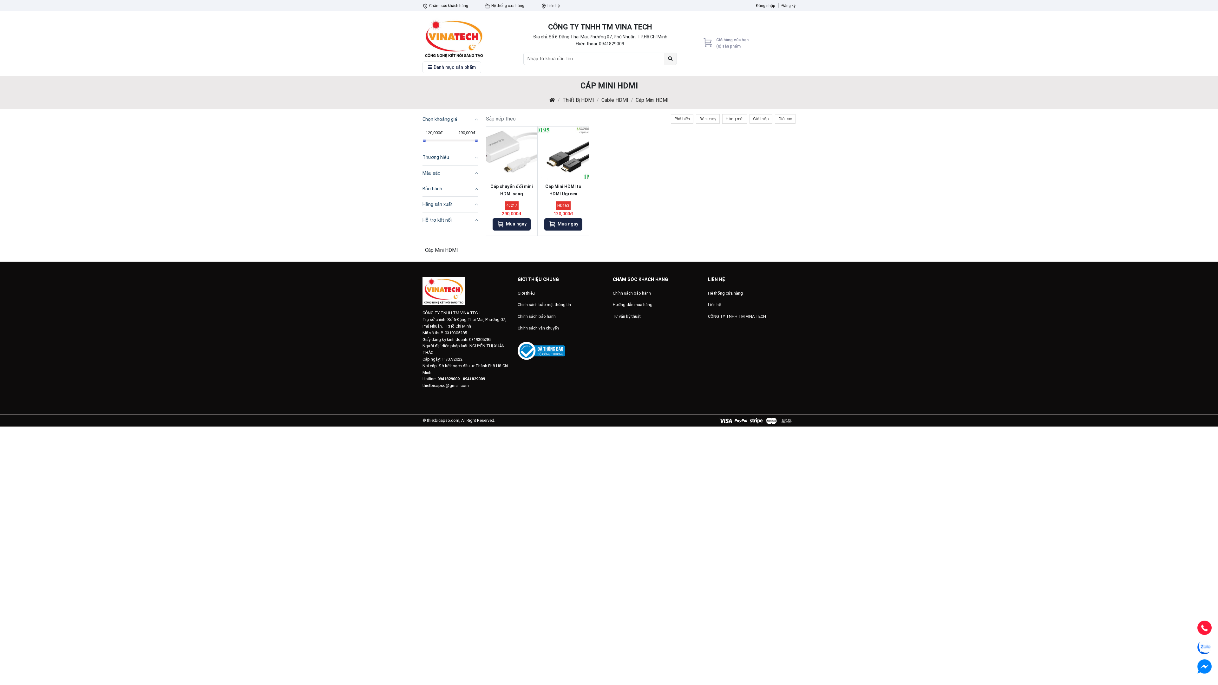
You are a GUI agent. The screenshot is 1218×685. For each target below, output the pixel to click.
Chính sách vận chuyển (538, 328)
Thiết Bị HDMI (578, 100)
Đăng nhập (765, 5)
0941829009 (611, 43)
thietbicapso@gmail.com (445, 385)
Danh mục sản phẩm (454, 67)
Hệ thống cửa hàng (507, 5)
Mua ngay (516, 224)
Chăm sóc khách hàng (448, 5)
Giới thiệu (526, 293)
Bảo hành (432, 189)
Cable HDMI (614, 100)
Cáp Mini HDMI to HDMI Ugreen (563, 190)
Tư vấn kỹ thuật (627, 316)
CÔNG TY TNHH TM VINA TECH (737, 316)
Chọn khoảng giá (439, 119)
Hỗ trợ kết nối (437, 220)
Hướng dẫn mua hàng (632, 304)
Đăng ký (789, 5)
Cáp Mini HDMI (652, 100)
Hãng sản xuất (437, 204)
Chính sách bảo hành (537, 316)
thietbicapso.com (443, 420)
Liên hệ (553, 5)
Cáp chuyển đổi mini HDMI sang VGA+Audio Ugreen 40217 (511, 191)
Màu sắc (431, 173)
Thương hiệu (435, 157)
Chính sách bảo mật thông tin (544, 304)
